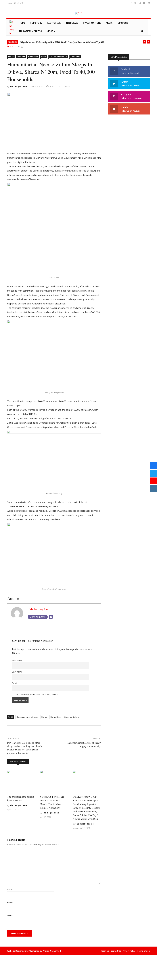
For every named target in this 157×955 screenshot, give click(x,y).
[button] (144, 41)
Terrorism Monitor (30, 31)
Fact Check (54, 22)
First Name (17, 660)
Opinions (122, 22)
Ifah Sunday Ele (38, 609)
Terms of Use (143, 950)
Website (10, 915)
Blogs (21, 46)
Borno (44, 717)
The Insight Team (18, 86)
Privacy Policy (129, 950)
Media (109, 22)
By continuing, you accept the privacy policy (36, 694)
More (50, 31)
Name (10, 889)
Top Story (36, 22)
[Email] (51, 617)
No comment (64, 86)
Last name (17, 671)
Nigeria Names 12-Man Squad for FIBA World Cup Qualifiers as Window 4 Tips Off (62, 42)
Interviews (72, 22)
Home (22, 22)
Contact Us (116, 950)
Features (21, 56)
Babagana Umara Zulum (27, 717)
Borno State (55, 717)
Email (14, 683)
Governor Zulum (71, 717)
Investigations (92, 22)
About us (105, 950)
